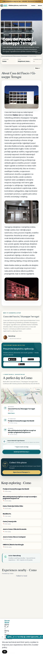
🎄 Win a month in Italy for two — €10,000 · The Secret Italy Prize (21, 1)
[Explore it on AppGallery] (21, 364)
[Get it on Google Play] (31, 359)
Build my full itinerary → (21, 452)
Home (33, 5)
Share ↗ (37, 68)
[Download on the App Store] (12, 359)
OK (5, 652)
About (40, 5)
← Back (5, 27)
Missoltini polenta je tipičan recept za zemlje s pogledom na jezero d (22, 431)
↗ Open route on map (21, 447)
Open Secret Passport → (21, 472)
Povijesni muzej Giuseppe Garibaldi (21, 421)
